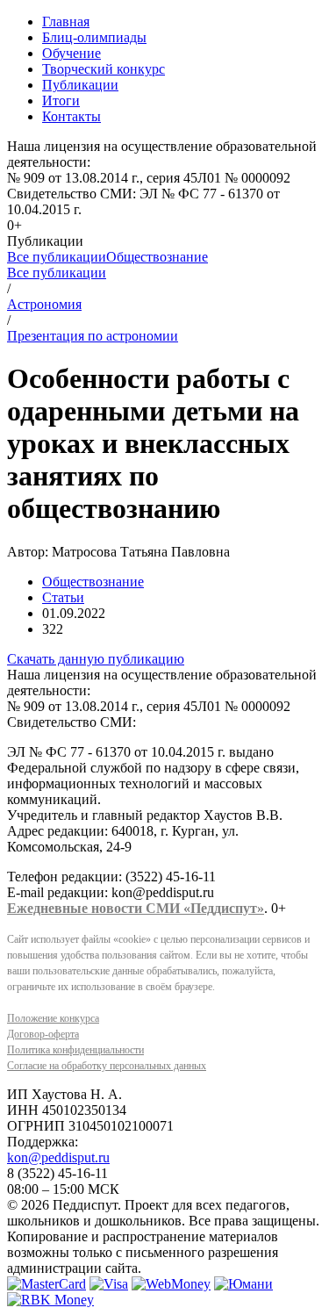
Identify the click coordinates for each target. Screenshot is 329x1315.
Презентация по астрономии (92, 335)
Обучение (71, 53)
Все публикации (56, 256)
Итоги (61, 100)
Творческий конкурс (103, 68)
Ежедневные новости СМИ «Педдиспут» (135, 908)
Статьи (63, 597)
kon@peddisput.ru (58, 1157)
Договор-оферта (43, 1034)
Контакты (71, 116)
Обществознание (157, 256)
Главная (65, 21)
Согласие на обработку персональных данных (106, 1066)
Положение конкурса (53, 1018)
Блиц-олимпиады (94, 37)
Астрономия (44, 304)
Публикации (80, 84)
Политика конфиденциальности (75, 1050)
